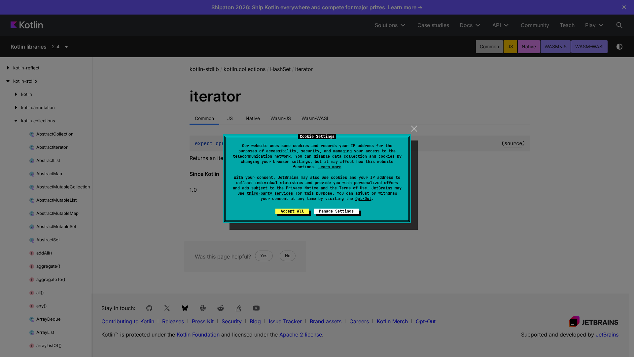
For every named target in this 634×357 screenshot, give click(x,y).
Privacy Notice (302, 188)
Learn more (329, 167)
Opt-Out (363, 198)
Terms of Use (353, 188)
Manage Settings (336, 211)
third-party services (270, 193)
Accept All (292, 211)
